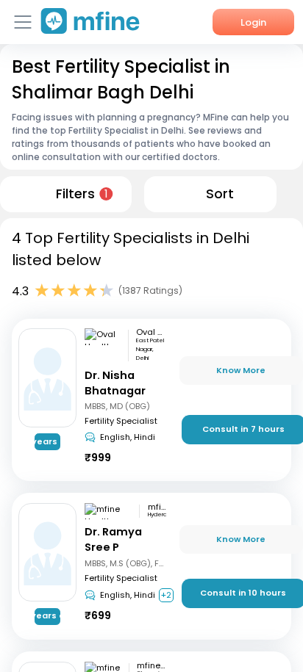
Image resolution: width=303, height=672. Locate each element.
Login (253, 22)
